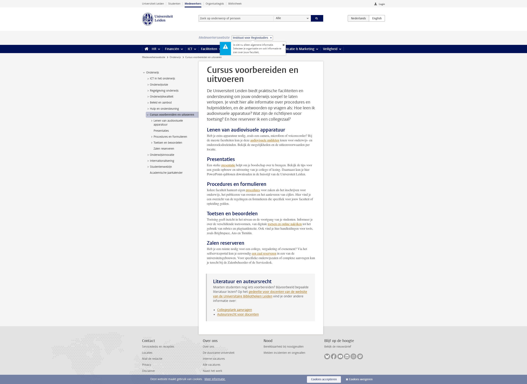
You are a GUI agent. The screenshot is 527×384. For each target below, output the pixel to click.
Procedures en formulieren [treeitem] (170, 137)
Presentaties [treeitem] (161, 131)
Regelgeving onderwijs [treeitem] (164, 91)
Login (382, 4)
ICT (190, 49)
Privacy (146, 365)
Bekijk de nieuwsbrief (337, 347)
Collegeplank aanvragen (234, 310)
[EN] (377, 18)
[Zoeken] (317, 18)
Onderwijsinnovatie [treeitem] (162, 155)
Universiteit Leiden (153, 3)
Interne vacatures (214, 359)
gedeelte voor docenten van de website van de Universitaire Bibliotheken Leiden (260, 294)
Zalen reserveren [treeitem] (164, 149)
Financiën (172, 49)
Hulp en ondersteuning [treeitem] (164, 109)
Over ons (208, 347)
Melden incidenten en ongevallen (284, 353)
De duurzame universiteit (218, 353)
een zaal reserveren (264, 253)
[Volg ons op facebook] (334, 356)
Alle (278, 18)
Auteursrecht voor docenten (238, 314)
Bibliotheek (235, 3)
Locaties (147, 353)
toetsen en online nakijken (285, 224)
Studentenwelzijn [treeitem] (161, 167)
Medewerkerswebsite (153, 57)
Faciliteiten (209, 49)
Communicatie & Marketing (294, 49)
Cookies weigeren (361, 379)
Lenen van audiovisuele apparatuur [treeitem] (168, 123)
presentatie (228, 165)
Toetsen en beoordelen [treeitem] (168, 143)
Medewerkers (193, 3)
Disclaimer (148, 371)
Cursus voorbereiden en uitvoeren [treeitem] (172, 115)
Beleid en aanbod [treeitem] (161, 103)
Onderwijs (175, 57)
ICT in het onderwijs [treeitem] (162, 78)
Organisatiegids (215, 3)
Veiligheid (330, 49)
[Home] (145, 49)
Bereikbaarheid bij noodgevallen (284, 347)
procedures (253, 190)
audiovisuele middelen (264, 140)
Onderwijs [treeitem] (152, 72)
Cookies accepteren (324, 379)
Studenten (174, 3)
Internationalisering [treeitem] (162, 161)
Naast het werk (212, 371)
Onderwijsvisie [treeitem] (159, 85)
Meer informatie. (215, 379)
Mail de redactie (152, 359)
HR (154, 49)
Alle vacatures (211, 365)
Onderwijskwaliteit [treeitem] (161, 97)
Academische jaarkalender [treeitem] (166, 173)
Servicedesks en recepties (158, 347)
